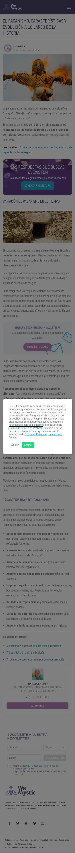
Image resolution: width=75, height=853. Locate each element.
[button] (15, 445)
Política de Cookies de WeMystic (26, 428)
